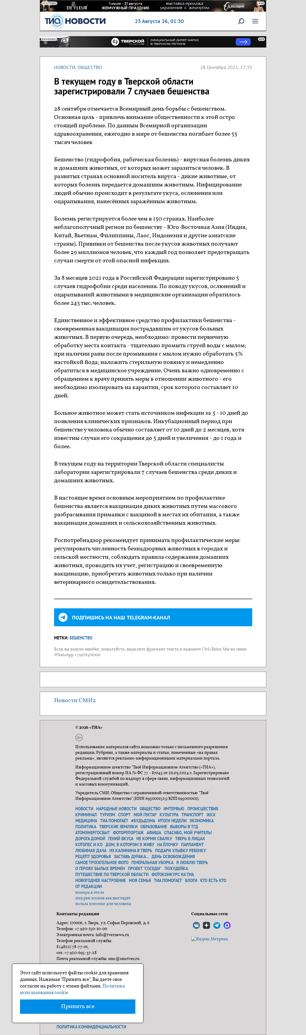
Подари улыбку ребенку (180, 850)
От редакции (88, 886)
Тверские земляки (118, 826)
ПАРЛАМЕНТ (192, 844)
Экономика (201, 820)
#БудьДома (143, 820)
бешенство (81, 638)
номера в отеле (89, 892)
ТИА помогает (114, 820)
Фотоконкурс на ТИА (173, 874)
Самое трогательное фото (101, 862)
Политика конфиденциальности (91, 1027)
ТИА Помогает (168, 880)
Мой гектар (145, 814)
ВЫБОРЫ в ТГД (184, 826)
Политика (85, 826)
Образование (153, 826)
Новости (64, 67)
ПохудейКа (176, 868)
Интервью (173, 809)
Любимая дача (90, 850)
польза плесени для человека (103, 904)
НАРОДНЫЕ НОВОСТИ (116, 809)
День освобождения (173, 856)
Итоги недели (172, 820)
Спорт (124, 814)
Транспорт (192, 814)
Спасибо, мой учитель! (188, 832)
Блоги (191, 880)
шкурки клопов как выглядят (103, 898)
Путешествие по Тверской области (112, 874)
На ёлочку (167, 844)
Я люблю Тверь (192, 862)
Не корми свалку (154, 838)
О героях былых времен (100, 868)
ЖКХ (210, 814)
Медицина (86, 820)
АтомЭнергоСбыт (92, 832)
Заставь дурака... (131, 856)
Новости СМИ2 (75, 700)
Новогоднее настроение (100, 880)
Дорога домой (90, 838)
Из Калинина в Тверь (130, 850)
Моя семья (140, 880)
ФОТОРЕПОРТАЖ (128, 832)
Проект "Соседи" (145, 868)
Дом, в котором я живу (129, 844)
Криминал (86, 814)
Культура (169, 814)
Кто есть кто (213, 880)
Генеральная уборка (152, 862)
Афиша (154, 832)
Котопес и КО (88, 844)
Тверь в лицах (190, 838)
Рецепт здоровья (93, 856)
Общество (89, 67)
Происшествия (202, 809)
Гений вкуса (120, 838)
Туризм (107, 814)
